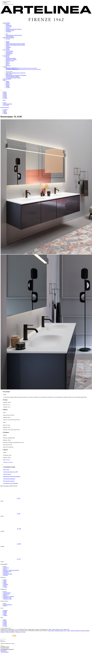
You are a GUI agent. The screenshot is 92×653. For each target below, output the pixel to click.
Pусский (5, 625)
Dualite (4, 580)
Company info (18, 631)
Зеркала (5, 569)
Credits (23, 631)
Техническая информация (9, 478)
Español (5, 624)
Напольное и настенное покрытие (11, 570)
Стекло (5, 579)
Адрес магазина (7, 592)
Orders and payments (75, 630)
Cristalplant (5, 584)
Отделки (5, 586)
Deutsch (5, 623)
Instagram (5, 610)
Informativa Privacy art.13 (60, 630)
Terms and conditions (10, 631)
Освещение (5, 572)
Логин (4, 603)
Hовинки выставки (7, 573)
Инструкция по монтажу (9, 481)
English (4, 621)
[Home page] (46, 20)
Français (5, 622)
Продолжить (3, 650)
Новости (5, 595)
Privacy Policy (51, 630)
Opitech (5, 583)
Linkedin (5, 615)
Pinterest (5, 611)
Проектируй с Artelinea (8, 596)
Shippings (3, 631)
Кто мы (5, 591)
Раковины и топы (7, 571)
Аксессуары (6, 567)
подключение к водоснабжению (10, 483)
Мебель (5, 566)
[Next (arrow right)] (2, 640)
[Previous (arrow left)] (1, 640)
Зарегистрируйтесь (7, 604)
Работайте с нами (7, 597)
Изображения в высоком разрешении (11, 476)
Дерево (5, 585)
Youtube (5, 612)
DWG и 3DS (6, 469)
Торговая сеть (6, 594)
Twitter (4, 614)
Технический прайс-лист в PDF (10, 471)
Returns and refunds (84, 630)
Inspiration (5, 575)
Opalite (4, 582)
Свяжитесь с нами (7, 598)
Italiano (4, 619)
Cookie (68, 630)
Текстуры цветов (7, 474)
